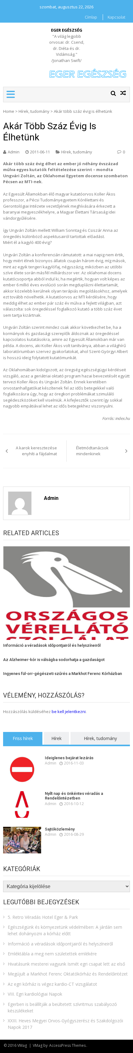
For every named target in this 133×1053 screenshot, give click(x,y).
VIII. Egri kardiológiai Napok (35, 994)
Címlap (91, 17)
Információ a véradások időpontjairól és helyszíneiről (52, 645)
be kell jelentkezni (69, 711)
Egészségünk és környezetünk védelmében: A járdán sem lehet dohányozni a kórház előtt (65, 930)
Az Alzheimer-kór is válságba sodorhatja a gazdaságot (54, 659)
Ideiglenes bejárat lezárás (69, 758)
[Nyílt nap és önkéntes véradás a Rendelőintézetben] (22, 804)
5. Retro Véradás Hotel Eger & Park (43, 917)
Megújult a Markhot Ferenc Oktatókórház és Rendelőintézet (68, 974)
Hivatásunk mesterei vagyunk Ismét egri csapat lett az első (66, 964)
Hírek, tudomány (34, 111)
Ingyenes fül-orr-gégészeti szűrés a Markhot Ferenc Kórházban (62, 673)
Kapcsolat (116, 17)
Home (8, 111)
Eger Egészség (66, 30)
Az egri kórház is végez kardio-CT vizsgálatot (52, 984)
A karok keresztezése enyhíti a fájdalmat (36, 451)
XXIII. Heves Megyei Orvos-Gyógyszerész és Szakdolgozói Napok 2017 (65, 1024)
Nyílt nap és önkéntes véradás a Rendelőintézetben (74, 796)
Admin (13, 152)
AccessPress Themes (67, 1045)
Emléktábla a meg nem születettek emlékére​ (52, 954)
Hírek (56, 738)
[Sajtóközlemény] (22, 840)
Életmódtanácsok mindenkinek (92, 451)
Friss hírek (23, 738)
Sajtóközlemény (60, 829)
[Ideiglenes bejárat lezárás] (22, 769)
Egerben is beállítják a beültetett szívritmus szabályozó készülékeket (62, 1007)
